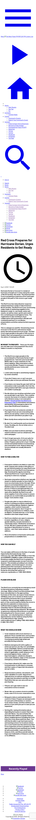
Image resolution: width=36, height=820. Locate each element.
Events (7, 116)
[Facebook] (8, 223)
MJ (9, 111)
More (2, 774)
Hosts (7, 105)
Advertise (11, 129)
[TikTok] (7, 228)
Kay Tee (10, 109)
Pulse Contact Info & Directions (18, 124)
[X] (8, 225)
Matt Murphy (12, 107)
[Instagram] (9, 226)
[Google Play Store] (11, 232)
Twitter (10, 133)
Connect (7, 122)
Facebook (11, 134)
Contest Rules (12, 114)
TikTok (10, 131)
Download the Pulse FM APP (17, 127)
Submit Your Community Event (18, 120)
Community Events (14, 118)
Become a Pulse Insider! (16, 125)
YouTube (11, 138)
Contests (8, 113)
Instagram (11, 136)
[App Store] (8, 230)
